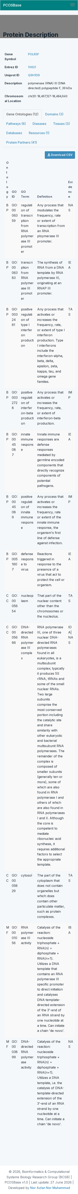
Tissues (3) (61, 124)
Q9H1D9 (34, 75)
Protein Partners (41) (21, 142)
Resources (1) (39, 133)
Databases (14, 133)
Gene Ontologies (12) (22, 114)
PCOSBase (12, 5)
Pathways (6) (16, 124)
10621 (32, 67)
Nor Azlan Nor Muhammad (50, 1188)
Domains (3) (54, 114)
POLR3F (33, 54)
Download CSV (61, 155)
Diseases (39, 124)
